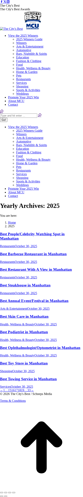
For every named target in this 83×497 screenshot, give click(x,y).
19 (22, 390)
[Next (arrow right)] (5, 496)
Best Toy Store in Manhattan (24, 363)
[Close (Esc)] (1, 492)
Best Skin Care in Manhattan (24, 316)
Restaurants (7, 246)
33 (29, 390)
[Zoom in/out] (13, 492)
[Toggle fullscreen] (9, 492)
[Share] (5, 492)
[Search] (39, 115)
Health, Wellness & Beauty (17, 324)
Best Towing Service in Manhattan (28, 379)
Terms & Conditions (13, 400)
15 (9, 390)
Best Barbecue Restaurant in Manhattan (33, 254)
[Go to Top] (41, 488)
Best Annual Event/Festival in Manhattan (34, 301)
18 (19, 390)
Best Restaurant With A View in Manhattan (36, 269)
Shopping (6, 371)
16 (13, 390)
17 (16, 390)
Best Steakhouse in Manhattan (25, 285)
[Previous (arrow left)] (1, 496)
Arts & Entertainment (13, 308)
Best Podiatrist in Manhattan (24, 332)
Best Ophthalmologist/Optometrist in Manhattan (40, 348)
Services (5, 386)
